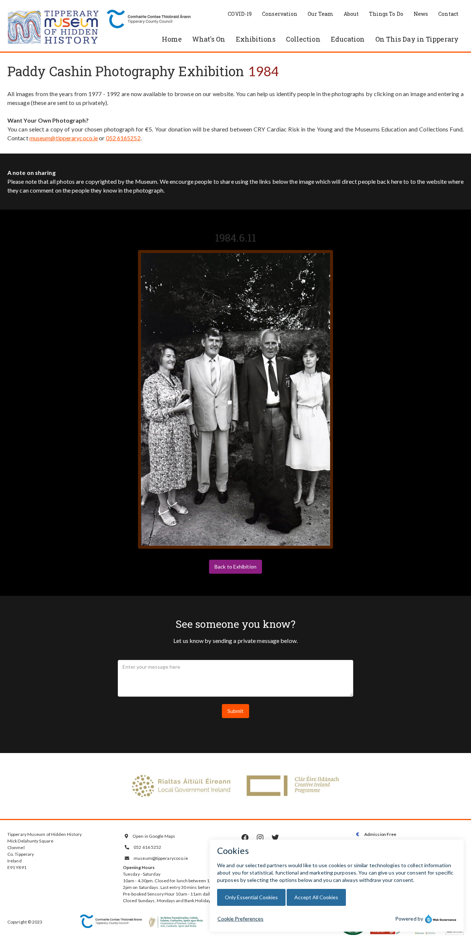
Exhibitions (256, 39)
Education (348, 39)
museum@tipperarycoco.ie (63, 137)
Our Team (320, 13)
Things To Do (386, 13)
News (421, 13)
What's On (209, 39)
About (351, 13)
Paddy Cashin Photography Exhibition (125, 71)
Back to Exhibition (235, 566)
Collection (303, 39)
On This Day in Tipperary (416, 39)
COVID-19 (240, 13)
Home (171, 39)
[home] (53, 27)
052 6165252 (123, 137)
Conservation (279, 13)
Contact (448, 13)
